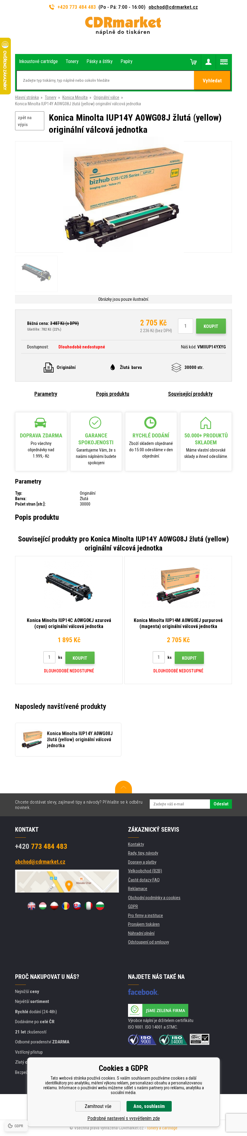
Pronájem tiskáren (144, 924)
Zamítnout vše (98, 1106)
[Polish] (54, 906)
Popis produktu (112, 394)
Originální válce (106, 97)
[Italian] (88, 906)
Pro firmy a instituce (145, 915)
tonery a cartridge (162, 1128)
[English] (31, 906)
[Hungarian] (43, 906)
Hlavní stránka (27, 97)
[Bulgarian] (100, 906)
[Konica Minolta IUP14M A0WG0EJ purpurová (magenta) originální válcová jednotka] (178, 586)
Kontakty (136, 844)
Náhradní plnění (141, 933)
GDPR (133, 906)
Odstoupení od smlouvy (148, 942)
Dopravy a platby (142, 862)
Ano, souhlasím (149, 1106)
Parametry (45, 394)
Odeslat (221, 804)
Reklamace (137, 888)
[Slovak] (77, 906)
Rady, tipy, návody (143, 853)
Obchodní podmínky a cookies (154, 897)
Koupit (211, 326)
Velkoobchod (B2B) (145, 871)
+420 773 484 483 (77, 7)
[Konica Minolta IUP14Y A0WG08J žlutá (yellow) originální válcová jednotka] (123, 197)
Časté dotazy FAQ (144, 880)
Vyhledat (212, 81)
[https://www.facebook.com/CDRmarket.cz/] (143, 992)
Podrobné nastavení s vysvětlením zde (123, 1118)
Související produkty (190, 394)
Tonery (50, 97)
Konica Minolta (75, 97)
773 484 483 (41, 846)
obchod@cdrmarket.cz (173, 7)
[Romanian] (65, 906)
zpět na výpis (25, 121)
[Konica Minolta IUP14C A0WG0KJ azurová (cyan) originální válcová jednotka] (68, 586)
